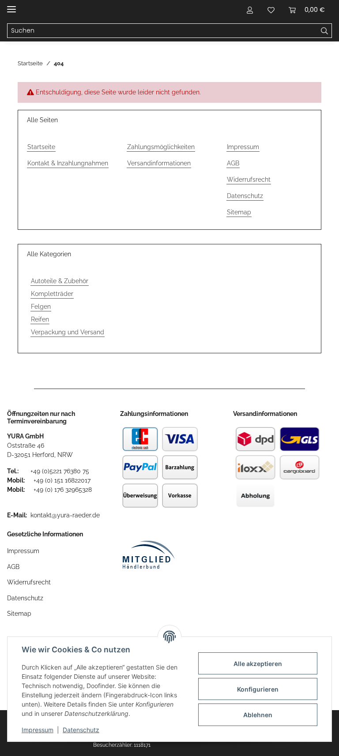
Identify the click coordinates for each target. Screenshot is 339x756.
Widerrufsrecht (249, 179)
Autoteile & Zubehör (59, 280)
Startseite (41, 146)
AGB (233, 163)
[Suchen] (324, 30)
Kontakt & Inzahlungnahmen (67, 163)
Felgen (41, 306)
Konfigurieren (258, 689)
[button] (249, 10)
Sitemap (239, 212)
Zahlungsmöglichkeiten (161, 146)
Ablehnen (257, 715)
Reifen (40, 319)
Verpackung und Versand (67, 332)
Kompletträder (52, 293)
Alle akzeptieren (258, 663)
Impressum (37, 730)
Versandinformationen (159, 163)
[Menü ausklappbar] (11, 5)
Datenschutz (81, 730)
